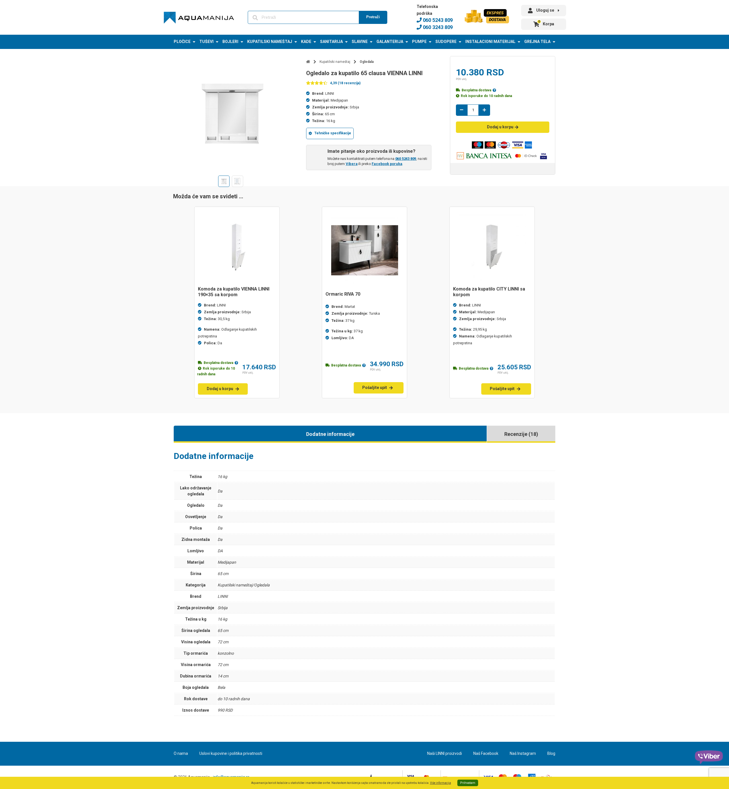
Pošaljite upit (374, 387)
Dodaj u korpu (500, 127)
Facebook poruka (387, 164)
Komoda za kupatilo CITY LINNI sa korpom (489, 291)
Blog (551, 753)
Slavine (360, 41)
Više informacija (440, 782)
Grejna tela (537, 41)
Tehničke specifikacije (332, 133)
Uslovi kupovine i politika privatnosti (230, 753)
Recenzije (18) (521, 434)
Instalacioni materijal (490, 41)
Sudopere (445, 41)
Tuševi (206, 41)
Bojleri (230, 41)
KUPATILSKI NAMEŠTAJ (269, 41)
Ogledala (367, 62)
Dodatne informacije (330, 434)
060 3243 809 (437, 27)
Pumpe (419, 41)
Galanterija (389, 41)
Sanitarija (331, 41)
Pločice (182, 41)
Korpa (546, 23)
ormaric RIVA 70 (342, 294)
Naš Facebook (485, 753)
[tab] (330, 434)
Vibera (352, 164)
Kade (306, 41)
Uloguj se (545, 10)
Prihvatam (467, 783)
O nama (181, 753)
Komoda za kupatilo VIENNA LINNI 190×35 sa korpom (233, 291)
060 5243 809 (437, 20)
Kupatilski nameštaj (335, 62)
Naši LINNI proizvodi (444, 753)
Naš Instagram (523, 753)
